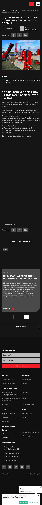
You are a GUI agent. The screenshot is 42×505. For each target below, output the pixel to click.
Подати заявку (21, 366)
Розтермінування (8, 379)
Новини (24, 409)
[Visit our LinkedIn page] (16, 467)
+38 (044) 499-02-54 (11, 453)
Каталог (5, 409)
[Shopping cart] (31, 4)
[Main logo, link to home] (12, 4)
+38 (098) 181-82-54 (11, 456)
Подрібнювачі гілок (8, 414)
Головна (4, 10)
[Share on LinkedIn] (25, 35)
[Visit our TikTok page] (28, 467)
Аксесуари (5, 421)
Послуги (5, 375)
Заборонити (34, 502)
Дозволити (23, 502)
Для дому (25, 393)
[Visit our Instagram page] (22, 467)
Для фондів (5, 404)
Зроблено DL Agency (34, 474)
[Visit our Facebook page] (4, 467)
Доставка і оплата (8, 426)
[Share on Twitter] (19, 35)
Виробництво (26, 379)
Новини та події (13, 10)
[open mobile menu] (38, 4)
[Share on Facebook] (13, 35)
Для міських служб (28, 404)
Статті (5, 249)
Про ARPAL (26, 375)
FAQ (3, 434)
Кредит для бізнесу (8, 383)
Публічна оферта (27, 436)
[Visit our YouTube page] (10, 467)
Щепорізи (5, 417)
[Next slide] (26, 317)
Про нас (24, 383)
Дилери (4, 430)
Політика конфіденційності (31, 432)
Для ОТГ (24, 398)
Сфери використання (9, 388)
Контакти (5, 438)
